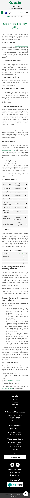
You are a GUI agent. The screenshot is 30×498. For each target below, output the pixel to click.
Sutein (9, 16)
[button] (2, 12)
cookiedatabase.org (7, 388)
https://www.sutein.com (21, 46)
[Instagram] (18, 465)
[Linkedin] (12, 465)
